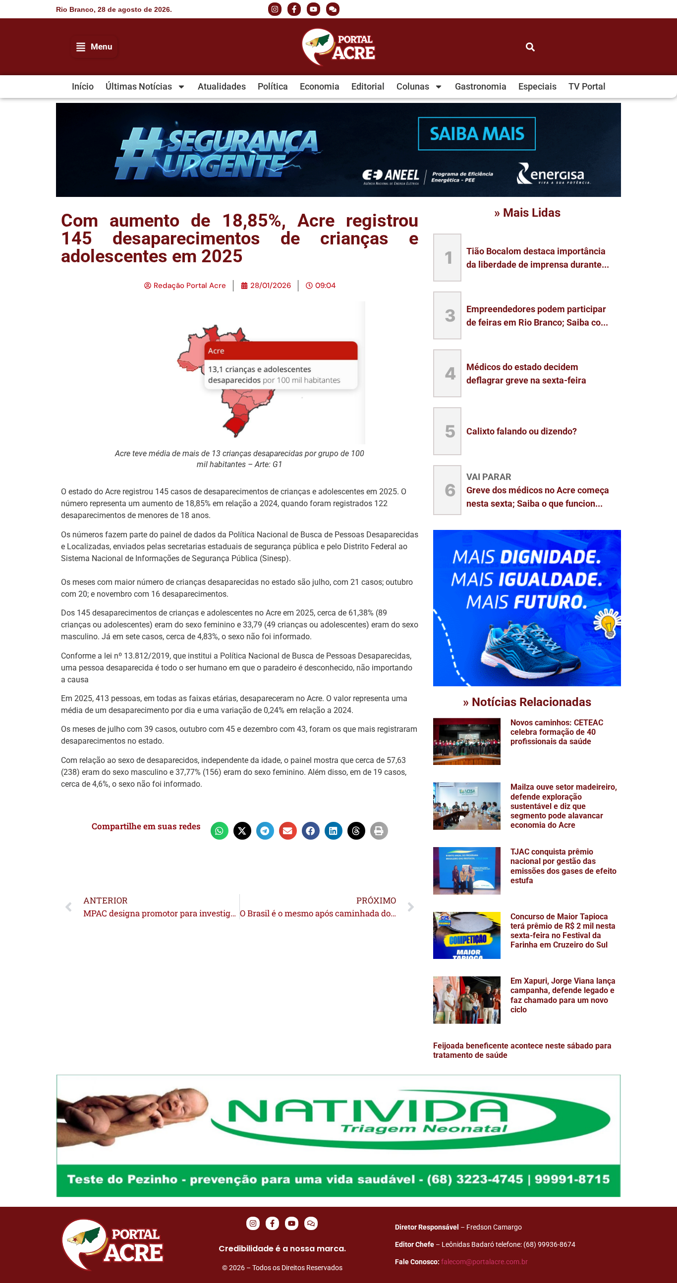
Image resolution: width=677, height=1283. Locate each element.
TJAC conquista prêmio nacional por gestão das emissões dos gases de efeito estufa (563, 866)
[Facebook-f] (294, 9)
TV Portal (587, 86)
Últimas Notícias (139, 86)
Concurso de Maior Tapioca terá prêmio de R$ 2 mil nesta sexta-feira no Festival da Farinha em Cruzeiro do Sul (563, 931)
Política (273, 86)
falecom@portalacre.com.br (484, 1262)
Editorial (368, 86)
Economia (319, 86)
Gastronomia (481, 86)
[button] (542, 9)
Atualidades (222, 86)
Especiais (537, 86)
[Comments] (332, 9)
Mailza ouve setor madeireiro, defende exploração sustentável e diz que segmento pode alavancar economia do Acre (563, 806)
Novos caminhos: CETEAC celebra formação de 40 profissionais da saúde (556, 732)
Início (83, 86)
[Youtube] (313, 9)
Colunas (412, 86)
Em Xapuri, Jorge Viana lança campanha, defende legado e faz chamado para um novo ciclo (563, 995)
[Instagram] (275, 9)
